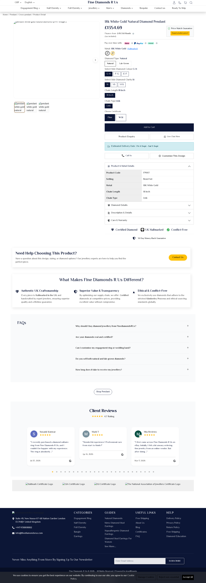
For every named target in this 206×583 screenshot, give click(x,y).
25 (153, 472)
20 (132, 472)
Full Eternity (80, 527)
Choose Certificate (113, 111)
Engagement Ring (82, 518)
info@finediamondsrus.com (29, 533)
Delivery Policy (173, 518)
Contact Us (177, 257)
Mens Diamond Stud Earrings (115, 524)
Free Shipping (142, 518)
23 (145, 472)
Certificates (141, 532)
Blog (138, 527)
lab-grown (124, 63)
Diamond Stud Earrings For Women (118, 540)
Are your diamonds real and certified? (94, 337)
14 (107, 472)
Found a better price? (180, 33)
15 (111, 472)
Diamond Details (119, 205)
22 (140, 472)
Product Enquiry (127, 137)
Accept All (188, 577)
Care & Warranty (119, 220)
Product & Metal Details (122, 166)
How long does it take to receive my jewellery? (99, 370)
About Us (140, 523)
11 (94, 472)
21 (136, 472)
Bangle (77, 532)
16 (115, 472)
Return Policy (173, 527)
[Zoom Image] (57, 60)
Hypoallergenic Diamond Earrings (117, 532)
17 (119, 472)
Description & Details (121, 213)
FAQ (138, 536)
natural (110, 63)
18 (107, 53)
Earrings (78, 536)
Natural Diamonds (113, 518)
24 (149, 472)
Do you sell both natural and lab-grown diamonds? (100, 359)
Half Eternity (80, 523)
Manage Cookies (146, 577)
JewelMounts (131, 571)
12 (98, 472)
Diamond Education (176, 536)
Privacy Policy (173, 523)
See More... (110, 546)
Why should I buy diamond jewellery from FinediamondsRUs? (106, 326)
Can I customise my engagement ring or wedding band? (103, 348)
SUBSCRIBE (175, 561)
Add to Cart (149, 127)
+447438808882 (24, 527)
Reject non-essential (169, 577)
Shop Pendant (103, 392)
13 (103, 472)
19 (128, 472)
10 (90, 472)
